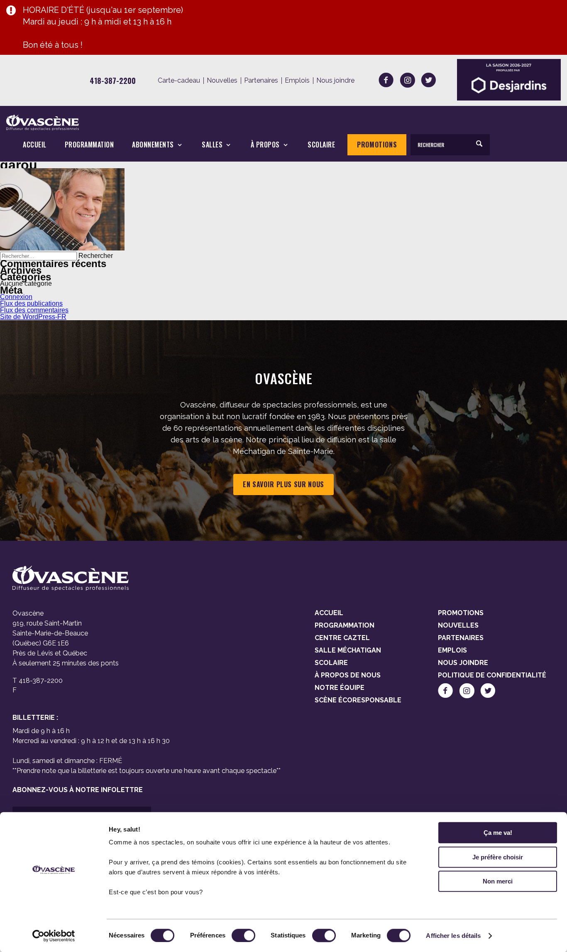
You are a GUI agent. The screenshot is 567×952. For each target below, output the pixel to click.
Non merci (498, 881)
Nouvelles (222, 80)
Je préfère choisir (497, 857)
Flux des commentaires (34, 310)
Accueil (34, 145)
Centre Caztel (342, 638)
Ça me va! (498, 832)
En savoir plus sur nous (283, 484)
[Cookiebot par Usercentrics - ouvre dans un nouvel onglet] (53, 936)
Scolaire (321, 145)
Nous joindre (335, 80)
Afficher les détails (453, 935)
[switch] (243, 935)
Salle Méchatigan (348, 650)
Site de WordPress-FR (33, 316)
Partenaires (261, 80)
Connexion (16, 296)
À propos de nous (348, 675)
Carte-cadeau (179, 80)
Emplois (297, 80)
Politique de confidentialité (492, 675)
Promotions (377, 145)
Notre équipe (339, 688)
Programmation (89, 145)
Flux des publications (31, 303)
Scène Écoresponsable (358, 700)
